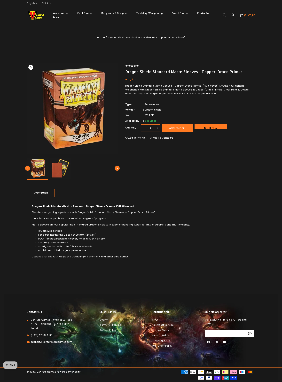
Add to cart (177, 128)
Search (104, 319)
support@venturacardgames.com (51, 342)
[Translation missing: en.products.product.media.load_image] (37, 169)
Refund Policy (160, 335)
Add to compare (163, 137)
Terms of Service (110, 325)
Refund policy (108, 330)
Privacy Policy (160, 330)
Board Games (180, 13)
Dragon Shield (153, 109)
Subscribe (250, 333)
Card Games (85, 13)
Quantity (130, 127)
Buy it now (210, 128)
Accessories (61, 13)
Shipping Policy (161, 340)
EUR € (45, 3)
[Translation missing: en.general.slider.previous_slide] (27, 168)
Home (101, 37)
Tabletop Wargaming (149, 13)
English (31, 3)
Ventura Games (46, 372)
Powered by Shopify (68, 372)
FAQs (155, 319)
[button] (225, 15)
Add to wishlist (137, 137)
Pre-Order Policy (162, 345)
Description (40, 192)
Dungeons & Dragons (114, 13)
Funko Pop (203, 13)
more (56, 17)
